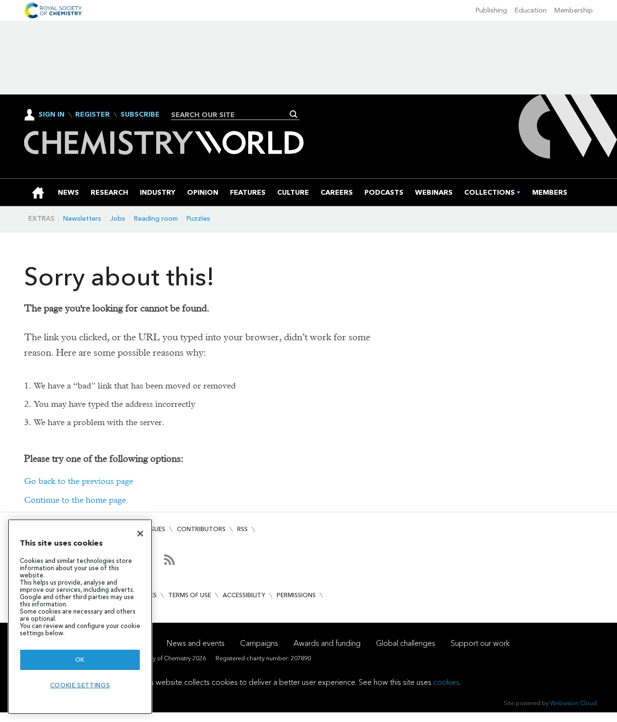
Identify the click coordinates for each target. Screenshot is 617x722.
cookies (446, 682)
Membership (573, 10)
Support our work (480, 643)
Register (92, 115)
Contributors (201, 529)
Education (531, 10)
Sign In (52, 114)
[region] (80, 616)
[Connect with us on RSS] (169, 559)
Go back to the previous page (78, 481)
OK (80, 659)
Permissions (296, 595)
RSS (242, 529)
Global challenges (405, 643)
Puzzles (198, 218)
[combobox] (231, 115)
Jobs (117, 218)
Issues (155, 529)
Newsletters (82, 218)
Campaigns (259, 643)
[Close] (140, 533)
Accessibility (244, 595)
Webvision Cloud (573, 703)
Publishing (491, 10)
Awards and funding (327, 643)
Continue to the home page (75, 500)
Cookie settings (80, 685)
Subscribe (140, 115)
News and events (196, 643)
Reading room (156, 218)
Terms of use (189, 595)
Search (293, 114)
